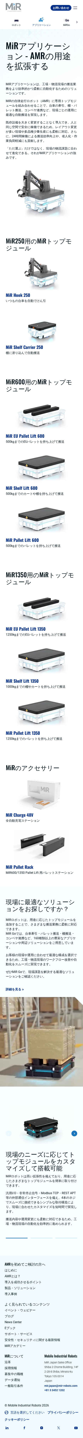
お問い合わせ (61, 7)
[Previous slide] (6, 22)
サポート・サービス (18, 1334)
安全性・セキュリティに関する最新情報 (32, 1340)
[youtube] (76, 1428)
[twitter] (58, 1428)
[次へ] (74, 1133)
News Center (13, 1322)
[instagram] (41, 1428)
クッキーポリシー (17, 1419)
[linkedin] (7, 1428)
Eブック (10, 1328)
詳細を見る (13, 989)
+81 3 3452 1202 (54, 1390)
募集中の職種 (14, 1374)
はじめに (11, 1270)
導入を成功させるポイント (23, 1282)
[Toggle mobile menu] (74, 8)
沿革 (8, 1362)
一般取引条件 (14, 1386)
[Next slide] (77, 22)
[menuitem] (16, 22)
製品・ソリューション (20, 1288)
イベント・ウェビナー (20, 1310)
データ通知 (12, 1380)
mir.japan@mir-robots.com (60, 1385)
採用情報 (11, 1368)
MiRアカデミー (15, 1346)
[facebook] (24, 1428)
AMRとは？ (12, 1276)
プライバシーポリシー (62, 1412)
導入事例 (11, 1294)
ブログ (9, 1316)
